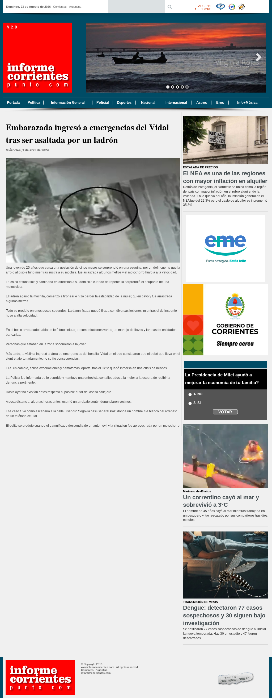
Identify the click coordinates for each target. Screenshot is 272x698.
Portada (13, 103)
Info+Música (247, 103)
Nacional (148, 103)
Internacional (176, 103)
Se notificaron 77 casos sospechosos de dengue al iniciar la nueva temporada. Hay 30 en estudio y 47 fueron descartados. (224, 633)
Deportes (124, 103)
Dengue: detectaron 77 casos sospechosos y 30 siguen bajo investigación (224, 615)
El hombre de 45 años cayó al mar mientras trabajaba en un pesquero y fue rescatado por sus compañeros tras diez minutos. (225, 515)
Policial (102, 103)
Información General (68, 103)
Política (34, 103)
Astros (201, 103)
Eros (220, 103)
